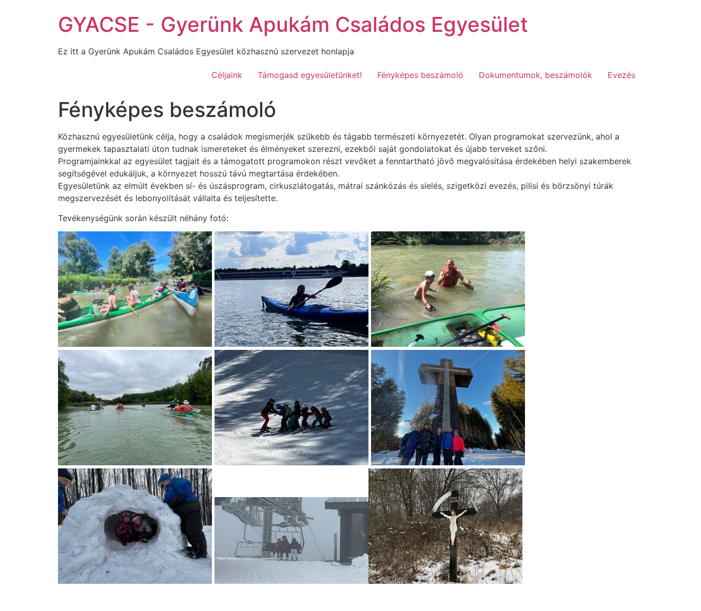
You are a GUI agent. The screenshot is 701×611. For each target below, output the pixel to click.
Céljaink (226, 75)
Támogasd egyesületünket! (310, 75)
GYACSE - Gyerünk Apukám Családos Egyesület (293, 24)
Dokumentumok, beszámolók (535, 75)
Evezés (621, 75)
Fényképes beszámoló (420, 75)
